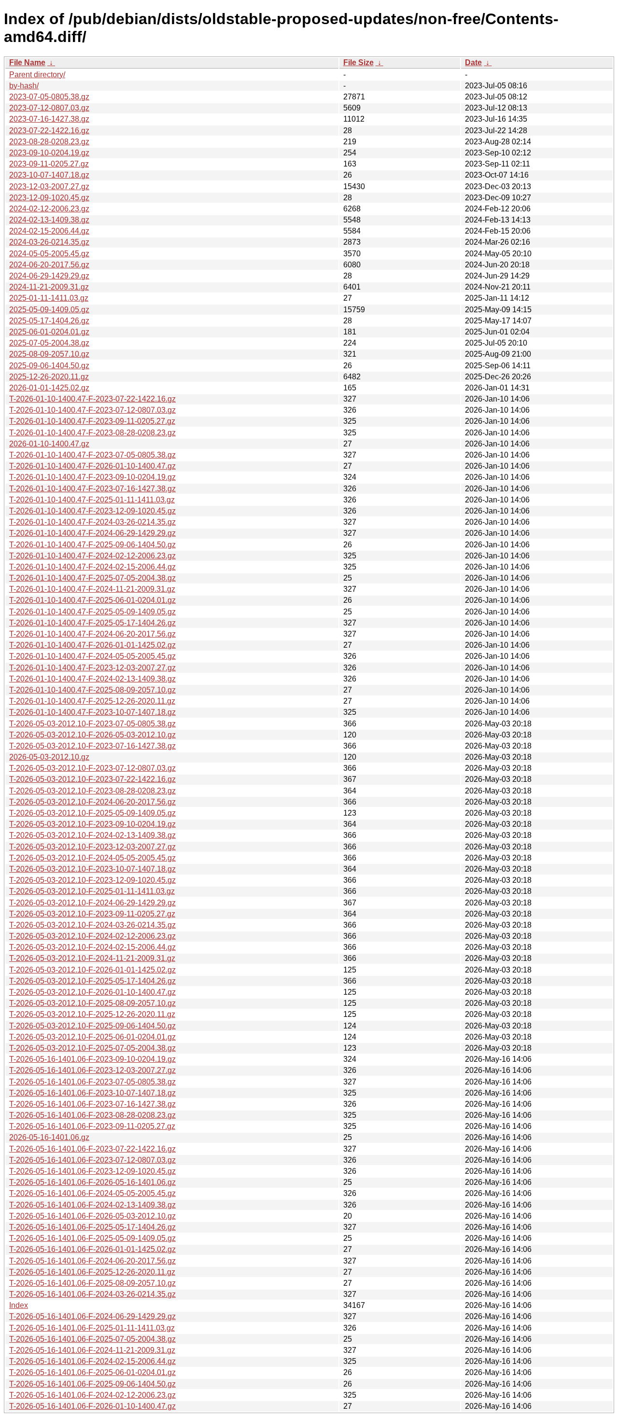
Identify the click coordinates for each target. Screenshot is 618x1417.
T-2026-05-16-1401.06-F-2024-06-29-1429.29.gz (92, 1316)
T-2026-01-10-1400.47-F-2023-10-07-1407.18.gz (92, 712)
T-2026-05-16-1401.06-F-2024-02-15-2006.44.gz (92, 1361)
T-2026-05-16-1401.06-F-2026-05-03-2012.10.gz (92, 1216)
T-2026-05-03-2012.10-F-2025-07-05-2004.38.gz (92, 1048)
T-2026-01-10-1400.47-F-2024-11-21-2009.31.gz (92, 589)
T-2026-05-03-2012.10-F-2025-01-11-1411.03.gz (92, 891)
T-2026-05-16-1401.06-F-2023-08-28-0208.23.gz (92, 1115)
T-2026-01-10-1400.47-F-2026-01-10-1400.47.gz (92, 466)
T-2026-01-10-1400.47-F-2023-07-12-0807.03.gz (92, 410)
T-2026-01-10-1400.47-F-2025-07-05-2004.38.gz (92, 578)
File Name (27, 62)
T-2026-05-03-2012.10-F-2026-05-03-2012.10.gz (92, 735)
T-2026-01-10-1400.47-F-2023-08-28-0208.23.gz (92, 433)
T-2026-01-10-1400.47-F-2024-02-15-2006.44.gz (92, 567)
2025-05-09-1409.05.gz (49, 310)
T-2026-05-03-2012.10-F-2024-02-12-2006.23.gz (92, 936)
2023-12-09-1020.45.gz (49, 198)
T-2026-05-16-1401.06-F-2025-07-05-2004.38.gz (92, 1339)
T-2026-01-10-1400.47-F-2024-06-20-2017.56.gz (92, 634)
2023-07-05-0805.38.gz (49, 97)
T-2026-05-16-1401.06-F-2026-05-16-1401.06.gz (92, 1182)
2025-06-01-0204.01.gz (49, 332)
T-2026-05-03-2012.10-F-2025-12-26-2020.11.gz (92, 1014)
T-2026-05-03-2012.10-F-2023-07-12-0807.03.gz (92, 768)
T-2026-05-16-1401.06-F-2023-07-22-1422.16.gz (92, 1149)
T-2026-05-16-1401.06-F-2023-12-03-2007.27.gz (92, 1070)
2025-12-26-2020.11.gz (49, 377)
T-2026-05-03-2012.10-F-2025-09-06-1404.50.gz (92, 1026)
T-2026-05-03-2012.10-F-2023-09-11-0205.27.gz (92, 914)
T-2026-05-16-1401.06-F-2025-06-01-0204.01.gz (92, 1372)
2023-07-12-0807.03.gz (49, 108)
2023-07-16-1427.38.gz (49, 119)
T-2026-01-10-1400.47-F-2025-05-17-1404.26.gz (92, 623)
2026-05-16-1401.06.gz (49, 1137)
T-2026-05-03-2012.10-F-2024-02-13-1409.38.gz (92, 835)
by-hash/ (24, 86)
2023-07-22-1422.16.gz (49, 130)
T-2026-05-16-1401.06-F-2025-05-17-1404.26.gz (92, 1227)
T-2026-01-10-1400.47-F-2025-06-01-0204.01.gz (92, 600)
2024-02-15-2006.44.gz (49, 231)
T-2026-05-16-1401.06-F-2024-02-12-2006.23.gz (92, 1395)
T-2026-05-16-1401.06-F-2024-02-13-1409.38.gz (92, 1205)
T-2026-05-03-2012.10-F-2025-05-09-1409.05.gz (92, 813)
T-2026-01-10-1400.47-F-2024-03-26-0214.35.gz (92, 522)
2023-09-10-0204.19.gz (49, 153)
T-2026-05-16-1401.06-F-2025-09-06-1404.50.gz (92, 1384)
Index (18, 1305)
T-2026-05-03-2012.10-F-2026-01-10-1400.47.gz (92, 992)
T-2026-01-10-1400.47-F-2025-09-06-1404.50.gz (92, 545)
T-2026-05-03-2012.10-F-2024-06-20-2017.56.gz (92, 802)
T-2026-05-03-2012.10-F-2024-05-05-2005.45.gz (92, 858)
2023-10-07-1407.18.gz (49, 175)
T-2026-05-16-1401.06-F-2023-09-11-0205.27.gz (92, 1126)
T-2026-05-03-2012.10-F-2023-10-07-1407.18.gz (92, 869)
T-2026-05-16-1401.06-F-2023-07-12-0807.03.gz (92, 1160)
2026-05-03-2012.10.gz (49, 757)
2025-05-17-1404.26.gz (49, 321)
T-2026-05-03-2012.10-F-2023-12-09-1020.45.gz (92, 880)
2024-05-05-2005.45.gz (49, 254)
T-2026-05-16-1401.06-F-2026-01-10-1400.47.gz (92, 1406)
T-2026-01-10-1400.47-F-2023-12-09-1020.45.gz (92, 511)
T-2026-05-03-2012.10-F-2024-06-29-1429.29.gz (92, 903)
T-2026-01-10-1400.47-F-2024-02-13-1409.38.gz (92, 679)
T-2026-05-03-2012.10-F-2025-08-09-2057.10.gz (92, 1003)
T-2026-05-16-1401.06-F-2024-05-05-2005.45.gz (92, 1193)
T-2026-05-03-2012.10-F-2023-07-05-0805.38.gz (92, 724)
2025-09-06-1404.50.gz (49, 365)
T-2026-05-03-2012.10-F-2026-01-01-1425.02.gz (92, 970)
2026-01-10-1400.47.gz (49, 444)
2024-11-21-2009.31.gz (49, 287)
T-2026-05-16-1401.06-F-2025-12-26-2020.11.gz (92, 1272)
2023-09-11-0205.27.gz (49, 164)
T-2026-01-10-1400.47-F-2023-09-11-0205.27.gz (92, 421)
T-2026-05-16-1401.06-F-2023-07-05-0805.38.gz (92, 1082)
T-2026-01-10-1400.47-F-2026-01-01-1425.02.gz (92, 645)
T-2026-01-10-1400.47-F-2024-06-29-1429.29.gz (92, 533)
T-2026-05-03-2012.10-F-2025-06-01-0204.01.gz (92, 1037)
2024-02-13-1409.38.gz (49, 220)
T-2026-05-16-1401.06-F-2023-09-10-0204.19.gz (92, 1059)
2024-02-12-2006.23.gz (49, 209)
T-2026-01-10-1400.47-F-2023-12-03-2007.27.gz (92, 668)
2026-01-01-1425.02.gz (49, 388)
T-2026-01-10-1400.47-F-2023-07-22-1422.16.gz (92, 399)
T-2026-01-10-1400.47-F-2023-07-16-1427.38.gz (92, 489)
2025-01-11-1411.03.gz (48, 298)
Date (473, 62)
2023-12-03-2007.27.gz (49, 186)
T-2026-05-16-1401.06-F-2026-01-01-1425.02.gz (92, 1249)
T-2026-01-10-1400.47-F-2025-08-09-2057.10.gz (92, 690)
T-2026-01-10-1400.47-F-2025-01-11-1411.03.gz (92, 500)
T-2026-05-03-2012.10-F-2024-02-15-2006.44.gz (92, 947)
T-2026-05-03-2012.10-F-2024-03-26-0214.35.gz (92, 925)
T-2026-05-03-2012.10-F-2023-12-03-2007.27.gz (92, 847)
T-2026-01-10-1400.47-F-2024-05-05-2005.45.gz (92, 656)
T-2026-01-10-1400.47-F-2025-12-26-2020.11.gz (92, 701)
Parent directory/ (37, 74)
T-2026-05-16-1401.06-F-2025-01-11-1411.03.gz (92, 1328)
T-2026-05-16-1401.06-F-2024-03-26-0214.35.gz (92, 1294)
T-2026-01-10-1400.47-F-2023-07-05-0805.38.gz (92, 455)
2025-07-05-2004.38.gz (49, 343)
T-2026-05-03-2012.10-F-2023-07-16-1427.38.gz (92, 746)
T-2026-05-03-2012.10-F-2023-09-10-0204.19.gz (92, 824)
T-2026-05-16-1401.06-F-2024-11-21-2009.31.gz (92, 1350)
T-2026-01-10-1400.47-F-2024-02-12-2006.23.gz (92, 556)
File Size (358, 62)
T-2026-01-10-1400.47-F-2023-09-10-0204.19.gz (92, 477)
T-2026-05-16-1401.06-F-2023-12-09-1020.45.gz (92, 1171)
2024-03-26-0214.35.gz (49, 242)
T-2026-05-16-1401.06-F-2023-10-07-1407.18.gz (92, 1093)
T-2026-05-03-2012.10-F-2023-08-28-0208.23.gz (92, 791)
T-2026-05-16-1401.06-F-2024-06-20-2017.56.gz (92, 1261)
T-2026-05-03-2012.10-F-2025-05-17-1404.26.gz (92, 981)
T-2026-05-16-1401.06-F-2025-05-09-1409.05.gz (92, 1238)
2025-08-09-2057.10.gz (49, 354)
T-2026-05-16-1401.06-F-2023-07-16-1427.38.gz (92, 1104)
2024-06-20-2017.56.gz (49, 265)
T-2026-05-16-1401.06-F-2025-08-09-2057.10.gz (92, 1283)
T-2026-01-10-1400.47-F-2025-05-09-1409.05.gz (92, 612)
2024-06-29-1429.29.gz (49, 276)
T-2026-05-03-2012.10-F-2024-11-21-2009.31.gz (92, 958)
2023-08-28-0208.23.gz (49, 142)
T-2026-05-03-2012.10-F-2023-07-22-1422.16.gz (92, 779)
